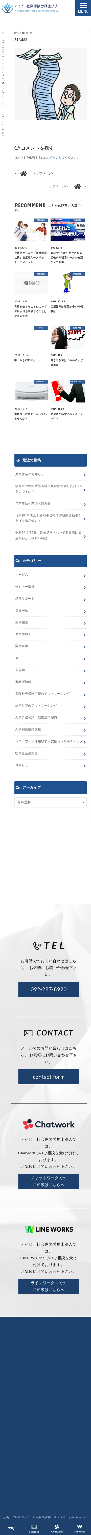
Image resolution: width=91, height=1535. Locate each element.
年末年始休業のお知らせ (33, 503)
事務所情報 (23, 682)
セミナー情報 (25, 586)
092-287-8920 (49, 989)
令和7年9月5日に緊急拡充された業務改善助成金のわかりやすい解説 (48, 535)
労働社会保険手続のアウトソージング (42, 693)
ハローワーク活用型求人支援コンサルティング (49, 741)
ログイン (53, 157)
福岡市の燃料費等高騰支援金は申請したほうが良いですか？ (49, 488)
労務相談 (21, 622)
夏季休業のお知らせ (29, 474)
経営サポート (25, 598)
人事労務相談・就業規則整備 (36, 717)
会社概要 (59, 1407)
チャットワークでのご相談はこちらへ (49, 1181)
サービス (21, 574)
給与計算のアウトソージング (36, 705)
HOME (38, 1407)
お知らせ (21, 765)
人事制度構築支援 (28, 729)
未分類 (20, 670)
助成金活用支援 (26, 753)
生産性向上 (23, 634)
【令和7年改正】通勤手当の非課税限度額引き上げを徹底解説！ (48, 518)
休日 (18, 658)
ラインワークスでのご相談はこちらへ (49, 1286)
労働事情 (21, 646)
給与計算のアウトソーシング (61, 1438)
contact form (49, 1077)
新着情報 (83, 1407)
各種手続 (21, 610)
